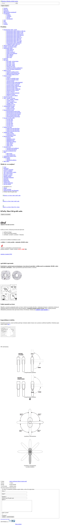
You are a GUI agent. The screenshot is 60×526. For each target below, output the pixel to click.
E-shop (5, 22)
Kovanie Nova (9, 125)
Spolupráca (6, 10)
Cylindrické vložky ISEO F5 (13, 44)
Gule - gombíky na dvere (9, 98)
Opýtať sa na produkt (5, 214)
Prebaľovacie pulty (10, 66)
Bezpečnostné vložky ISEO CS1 (14, 40)
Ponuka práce (7, 181)
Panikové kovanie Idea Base (13, 128)
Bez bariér (6, 60)
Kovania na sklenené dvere (10, 150)
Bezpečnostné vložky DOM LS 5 (14, 37)
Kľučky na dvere (7, 75)
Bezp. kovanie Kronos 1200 (12, 115)
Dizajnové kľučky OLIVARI (13, 83)
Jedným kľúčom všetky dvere (10, 45)
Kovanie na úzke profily (9, 118)
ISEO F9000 (9, 56)
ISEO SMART (9, 54)
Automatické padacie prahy (10, 156)
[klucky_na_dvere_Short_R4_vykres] (11, 207)
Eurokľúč (6, 58)
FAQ (5, 20)
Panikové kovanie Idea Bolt (12, 129)
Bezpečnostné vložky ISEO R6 (13, 39)
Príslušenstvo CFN (10, 104)
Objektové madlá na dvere (12, 71)
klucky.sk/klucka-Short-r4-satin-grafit (18, 481)
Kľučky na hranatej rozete (12, 79)
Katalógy (8, 14)
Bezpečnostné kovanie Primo (13, 116)
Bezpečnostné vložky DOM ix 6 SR (14, 32)
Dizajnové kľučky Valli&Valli (13, 89)
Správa (4, 499)
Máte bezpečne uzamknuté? (10, 12)
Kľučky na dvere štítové (12, 95)
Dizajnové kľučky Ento (11, 87)
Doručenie (6, 178)
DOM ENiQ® (9, 50)
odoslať (3, 516)
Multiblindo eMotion (11, 141)
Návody (8, 17)
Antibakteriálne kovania (9, 106)
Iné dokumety (9, 18)
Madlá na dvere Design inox (13, 73)
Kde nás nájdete (7, 184)
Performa (8, 137)
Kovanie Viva (9, 124)
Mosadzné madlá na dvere (12, 74)
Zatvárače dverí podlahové (12, 148)
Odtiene (8, 158)
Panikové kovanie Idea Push (13, 131)
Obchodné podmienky (9, 177)
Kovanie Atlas (9, 123)
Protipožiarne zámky (11, 135)
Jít (16, 3)
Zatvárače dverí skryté (11, 149)
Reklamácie (6, 180)
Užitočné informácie (8, 182)
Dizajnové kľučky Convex (12, 90)
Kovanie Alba (9, 119)
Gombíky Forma (10, 100)
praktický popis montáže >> (42, 309)
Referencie (6, 168)
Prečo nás (6, 9)
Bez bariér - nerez (10, 62)
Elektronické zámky (8, 48)
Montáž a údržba (7, 176)
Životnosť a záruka (8, 175)
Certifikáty (8, 16)
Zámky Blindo (9, 143)
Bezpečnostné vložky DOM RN (13, 42)
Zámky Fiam (9, 144)
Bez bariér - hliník (10, 65)
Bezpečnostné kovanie (9, 110)
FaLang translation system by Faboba (5, 519)
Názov (4, 491)
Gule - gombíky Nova (11, 102)
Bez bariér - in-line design (12, 61)
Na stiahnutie (7, 13)
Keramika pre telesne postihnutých (14, 67)
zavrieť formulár (10, 516)
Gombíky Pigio (10, 103)
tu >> (9, 324)
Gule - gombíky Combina (12, 99)
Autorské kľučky (10, 81)
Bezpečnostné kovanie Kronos (13, 114)
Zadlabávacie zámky (8, 132)
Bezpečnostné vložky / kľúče (10, 29)
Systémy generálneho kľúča (10, 46)
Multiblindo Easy (10, 140)
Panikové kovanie (10, 108)
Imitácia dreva (7, 157)
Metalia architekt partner (12, 1)
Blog (5, 21)
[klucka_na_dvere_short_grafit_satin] (12, 195)
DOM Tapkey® (10, 49)
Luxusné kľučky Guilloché (12, 85)
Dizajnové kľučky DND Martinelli (14, 82)
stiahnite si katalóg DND (6, 254)
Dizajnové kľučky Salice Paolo (13, 86)
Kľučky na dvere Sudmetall (12, 92)
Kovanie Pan (9, 121)
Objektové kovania (8, 96)
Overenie (4, 515)
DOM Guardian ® (10, 52)
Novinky (6, 8)
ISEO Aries (9, 57)
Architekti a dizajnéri (8, 169)
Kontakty (6, 24)
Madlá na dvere (7, 70)
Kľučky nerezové (10, 91)
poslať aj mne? (5, 512)
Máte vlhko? (6, 161)
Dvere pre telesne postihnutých (13, 69)
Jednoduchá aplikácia (11, 160)
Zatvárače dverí (7, 146)
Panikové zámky (10, 133)
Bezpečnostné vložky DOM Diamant (15, 35)
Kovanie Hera (9, 120)
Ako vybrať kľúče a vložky (10, 172)
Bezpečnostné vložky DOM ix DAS (14, 33)
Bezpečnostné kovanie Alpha (13, 111)
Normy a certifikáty (8, 171)
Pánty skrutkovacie (10, 154)
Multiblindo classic (10, 139)
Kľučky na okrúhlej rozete (12, 78)
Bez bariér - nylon (10, 64)
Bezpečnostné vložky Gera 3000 (14, 41)
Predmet (4, 496)
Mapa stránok (18, 524)
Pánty (5, 152)
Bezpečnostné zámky (8, 136)
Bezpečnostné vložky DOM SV (13, 36)
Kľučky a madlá (10, 107)
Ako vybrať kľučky (8, 173)
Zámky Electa (9, 145)
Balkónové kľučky (10, 94)
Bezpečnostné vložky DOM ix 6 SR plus (15, 31)
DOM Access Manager (11, 53)
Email (3, 493)
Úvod (5, 167)
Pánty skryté (9, 153)
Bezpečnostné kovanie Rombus (13, 112)
